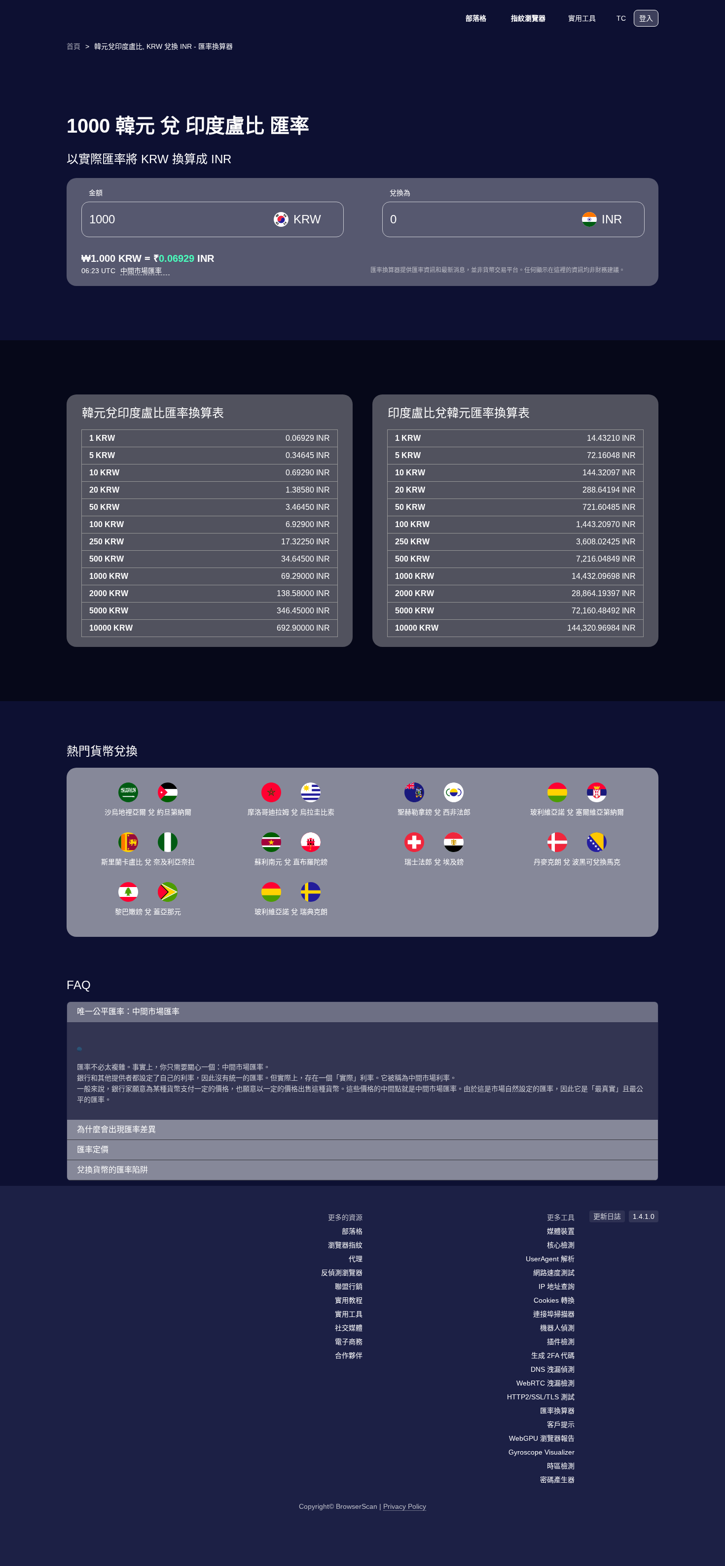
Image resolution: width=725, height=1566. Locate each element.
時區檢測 (561, 1466)
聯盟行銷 (348, 1286)
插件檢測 (561, 1342)
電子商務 (348, 1342)
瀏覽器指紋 (345, 1245)
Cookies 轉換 (554, 1300)
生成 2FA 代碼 (553, 1355)
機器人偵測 (557, 1328)
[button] (362, 1012)
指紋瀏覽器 (528, 18)
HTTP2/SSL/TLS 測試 (541, 1397)
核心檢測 (561, 1245)
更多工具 (561, 1217)
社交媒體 (348, 1328)
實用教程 (348, 1300)
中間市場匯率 (142, 271)
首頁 (73, 46)
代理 (355, 1259)
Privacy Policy (404, 1506)
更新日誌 (607, 1216)
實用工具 (582, 18)
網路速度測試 (554, 1273)
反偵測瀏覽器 (341, 1273)
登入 (646, 18)
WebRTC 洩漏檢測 (545, 1383)
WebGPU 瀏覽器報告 (542, 1438)
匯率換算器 (557, 1411)
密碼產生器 (557, 1480)
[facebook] (99, 1236)
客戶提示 (561, 1424)
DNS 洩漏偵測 (553, 1369)
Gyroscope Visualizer (541, 1452)
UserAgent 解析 (550, 1259)
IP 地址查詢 (557, 1286)
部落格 (476, 18)
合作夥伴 (348, 1355)
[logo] (116, 18)
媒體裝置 (561, 1231)
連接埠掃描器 (554, 1314)
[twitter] (118, 1236)
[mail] (78, 1236)
